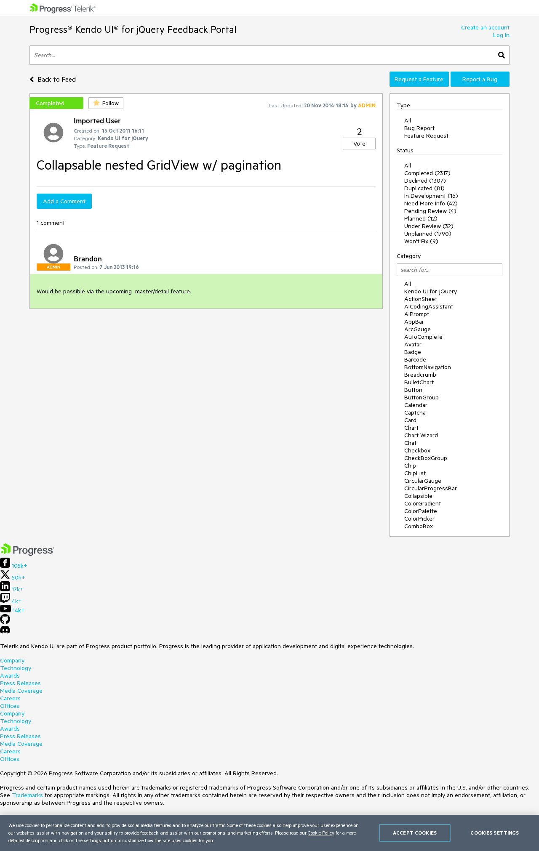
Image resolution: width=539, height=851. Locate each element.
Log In (501, 35)
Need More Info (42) (431, 203)
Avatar (413, 344)
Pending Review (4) (430, 211)
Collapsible (418, 496)
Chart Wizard (421, 435)
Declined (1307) (425, 180)
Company (12, 660)
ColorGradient (422, 503)
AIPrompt (416, 314)
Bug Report (419, 128)
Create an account (485, 27)
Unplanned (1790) (427, 233)
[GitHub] (5, 622)
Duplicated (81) (424, 188)
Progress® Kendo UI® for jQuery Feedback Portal (133, 29)
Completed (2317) (427, 173)
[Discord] (5, 632)
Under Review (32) (429, 226)
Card (410, 420)
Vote (359, 143)
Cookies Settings (494, 833)
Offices (9, 706)
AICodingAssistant (428, 306)
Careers (10, 698)
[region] (269, 833)
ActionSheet (420, 299)
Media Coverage (21, 690)
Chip (410, 465)
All (407, 120)
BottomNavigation (427, 367)
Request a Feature (419, 79)
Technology (15, 668)
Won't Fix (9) (421, 241)
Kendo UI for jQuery (430, 291)
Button (413, 390)
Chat (410, 443)
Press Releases (20, 683)
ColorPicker (419, 518)
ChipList (415, 473)
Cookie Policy (321, 833)
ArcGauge (417, 329)
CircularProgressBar (430, 488)
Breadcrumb (420, 374)
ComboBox (418, 526)
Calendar (415, 405)
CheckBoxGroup (425, 458)
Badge (412, 352)
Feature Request (426, 135)
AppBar (414, 321)
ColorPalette (420, 511)
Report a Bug (479, 79)
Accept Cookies (415, 833)
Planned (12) (421, 218)
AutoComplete (423, 336)
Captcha (415, 412)
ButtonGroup (421, 397)
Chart (411, 427)
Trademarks (27, 795)
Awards (10, 675)
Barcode (415, 359)
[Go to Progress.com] (27, 554)
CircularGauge (422, 480)
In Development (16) (431, 195)
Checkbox (417, 450)
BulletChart (419, 382)
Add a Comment (64, 201)
